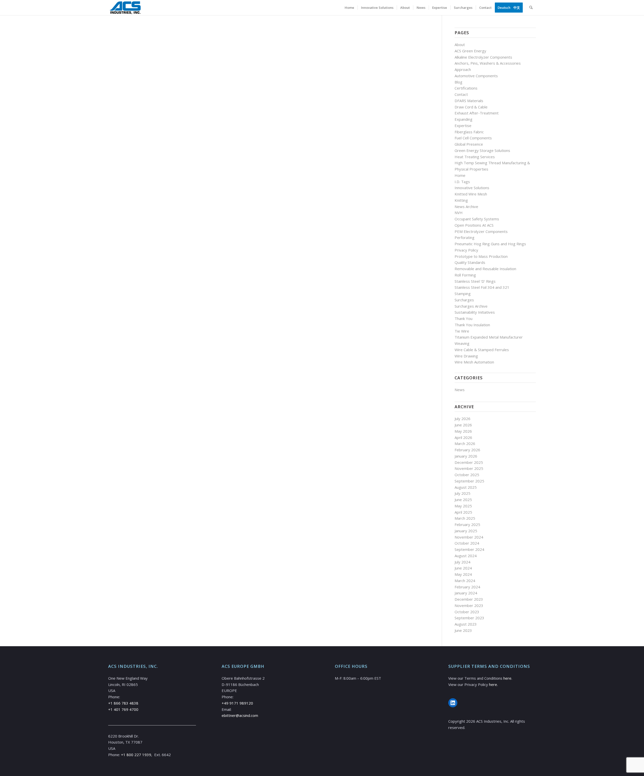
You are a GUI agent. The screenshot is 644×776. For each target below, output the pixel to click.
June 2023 (463, 630)
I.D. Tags (462, 181)
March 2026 (465, 443)
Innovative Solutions (472, 187)
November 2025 (469, 468)
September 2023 (469, 617)
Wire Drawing (466, 355)
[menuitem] (349, 7)
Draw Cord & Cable (471, 106)
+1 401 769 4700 (123, 709)
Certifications (466, 88)
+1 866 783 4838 (123, 703)
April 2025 (463, 512)
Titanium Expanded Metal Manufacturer (489, 337)
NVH (459, 212)
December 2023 (469, 599)
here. (493, 684)
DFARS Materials (469, 100)
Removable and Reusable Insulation (485, 268)
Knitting (461, 200)
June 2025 (463, 499)
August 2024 (466, 555)
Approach (463, 69)
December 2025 (469, 462)
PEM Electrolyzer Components (481, 231)
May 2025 (463, 505)
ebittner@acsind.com (240, 715)
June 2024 (463, 567)
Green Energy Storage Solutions (482, 150)
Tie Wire (462, 331)
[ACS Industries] (125, 7)
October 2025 (467, 474)
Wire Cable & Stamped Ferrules (482, 349)
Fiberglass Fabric (469, 131)
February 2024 (467, 586)
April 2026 (463, 437)
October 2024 (467, 543)
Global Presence (469, 144)
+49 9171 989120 (237, 703)
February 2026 (467, 449)
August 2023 (466, 624)
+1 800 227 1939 (136, 754)
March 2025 (465, 518)
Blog (458, 82)
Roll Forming (465, 274)
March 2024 (465, 580)
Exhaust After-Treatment (477, 112)
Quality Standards (470, 262)
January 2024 (466, 592)
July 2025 (462, 493)
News (460, 389)
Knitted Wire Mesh (471, 193)
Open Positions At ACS (474, 225)
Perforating (464, 237)
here (507, 678)
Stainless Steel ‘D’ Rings (475, 281)
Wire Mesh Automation (474, 361)
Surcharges (464, 299)
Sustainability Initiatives (475, 312)
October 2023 (467, 611)
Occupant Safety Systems (477, 218)
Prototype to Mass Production (481, 256)
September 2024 (469, 549)
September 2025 (469, 480)
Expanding (463, 119)
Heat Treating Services (475, 156)
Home (460, 175)
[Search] (531, 7)
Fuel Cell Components (473, 137)
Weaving (462, 343)
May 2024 (463, 574)
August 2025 (466, 487)
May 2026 (463, 431)
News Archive (466, 206)
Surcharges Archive (471, 306)
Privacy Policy (466, 250)
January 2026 (466, 456)
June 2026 (463, 424)
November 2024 (469, 537)
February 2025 (467, 524)
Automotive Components (476, 75)
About (460, 44)
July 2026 (462, 418)
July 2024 (462, 561)
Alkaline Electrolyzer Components (483, 57)
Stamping (463, 293)
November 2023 (469, 605)
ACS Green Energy (470, 50)
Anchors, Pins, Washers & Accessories (488, 63)
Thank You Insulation (472, 324)
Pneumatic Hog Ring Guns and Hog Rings (490, 243)
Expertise (463, 125)
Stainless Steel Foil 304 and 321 (482, 287)
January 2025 (466, 530)
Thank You (463, 318)
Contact (461, 94)
